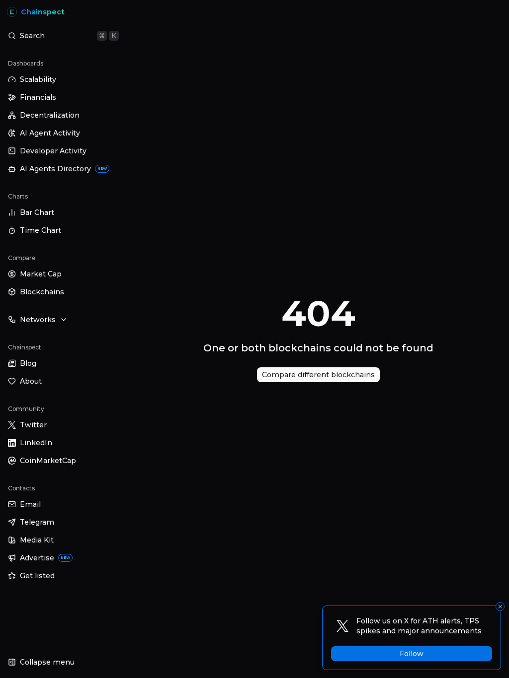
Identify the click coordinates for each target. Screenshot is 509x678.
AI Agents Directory (63, 168)
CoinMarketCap (48, 460)
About (31, 381)
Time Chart (40, 230)
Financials (38, 97)
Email (30, 504)
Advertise (45, 557)
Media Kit (37, 540)
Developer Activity (53, 150)
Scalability (38, 79)
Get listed (37, 575)
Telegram (37, 522)
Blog (28, 363)
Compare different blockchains (318, 374)
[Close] (500, 606)
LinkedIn (36, 442)
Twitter (33, 424)
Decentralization (50, 115)
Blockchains (42, 291)
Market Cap (41, 274)
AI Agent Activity (50, 133)
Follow (412, 653)
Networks (38, 319)
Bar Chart (37, 212)
